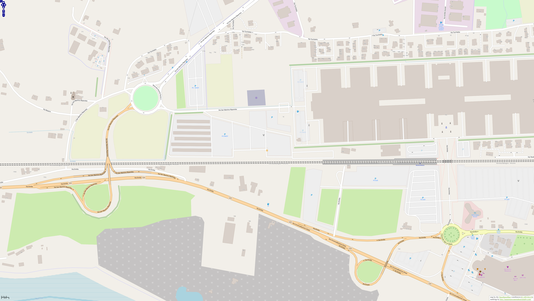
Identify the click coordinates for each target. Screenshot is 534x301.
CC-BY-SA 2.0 (526, 297)
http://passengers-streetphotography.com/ (515, 299)
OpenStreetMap (505, 297)
